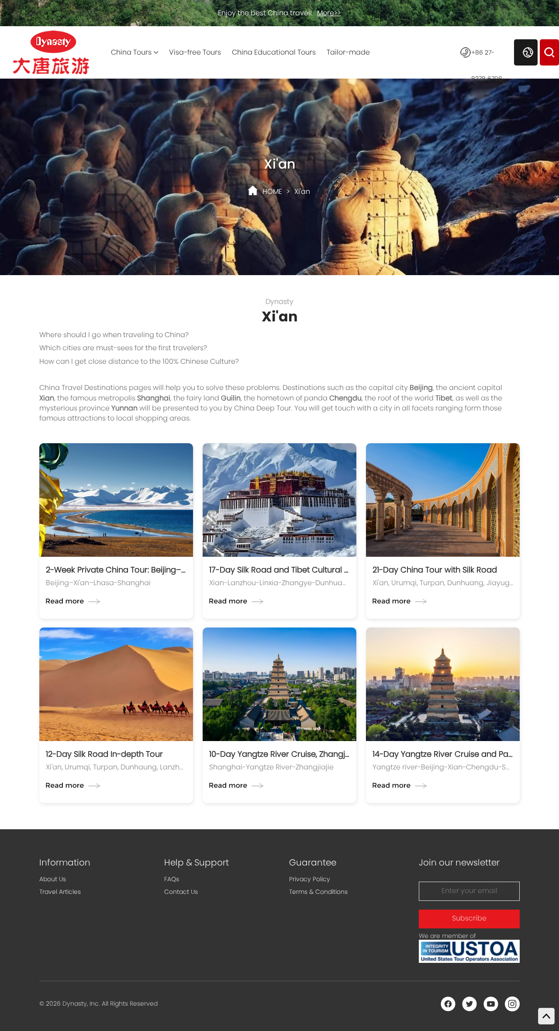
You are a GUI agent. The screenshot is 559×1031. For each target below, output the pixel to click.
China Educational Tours (274, 52)
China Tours (131, 52)
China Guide (192, 105)
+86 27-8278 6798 (486, 57)
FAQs (171, 879)
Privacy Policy (309, 879)
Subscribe (469, 918)
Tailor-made (348, 52)
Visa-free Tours (195, 52)
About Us (52, 879)
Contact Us (181, 891)
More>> (329, 13)
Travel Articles (60, 891)
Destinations (132, 105)
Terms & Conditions (318, 891)
